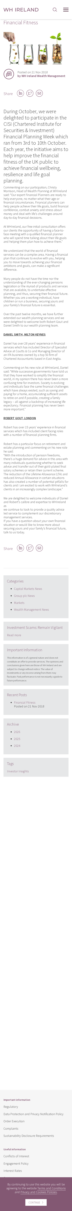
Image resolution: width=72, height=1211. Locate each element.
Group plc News (24, 596)
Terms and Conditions (51, 1188)
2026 (17, 732)
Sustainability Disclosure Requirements (28, 1136)
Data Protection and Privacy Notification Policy (33, 1114)
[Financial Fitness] (36, 63)
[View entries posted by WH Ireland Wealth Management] (8, 74)
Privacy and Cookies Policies (38, 1192)
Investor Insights (18, 771)
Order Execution (13, 1121)
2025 (17, 739)
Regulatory (10, 1107)
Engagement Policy (15, 1163)
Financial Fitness (24, 702)
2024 (17, 746)
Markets (19, 603)
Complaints (10, 1128)
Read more (14, 635)
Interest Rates (12, 1171)
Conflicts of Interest (16, 1156)
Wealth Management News (31, 610)
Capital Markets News (28, 589)
